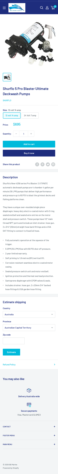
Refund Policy (9, 364)
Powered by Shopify (11, 468)
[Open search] (41, 7)
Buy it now (29, 153)
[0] (53, 7)
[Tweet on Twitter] (48, 164)
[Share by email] (53, 164)
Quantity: (7, 133)
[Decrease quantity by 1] (16, 134)
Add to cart (29, 144)
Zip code (7, 334)
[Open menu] (4, 8)
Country (6, 308)
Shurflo (7, 100)
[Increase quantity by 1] (31, 134)
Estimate (11, 352)
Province (7, 321)
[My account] (47, 7)
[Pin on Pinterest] (42, 164)
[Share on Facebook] (37, 164)
